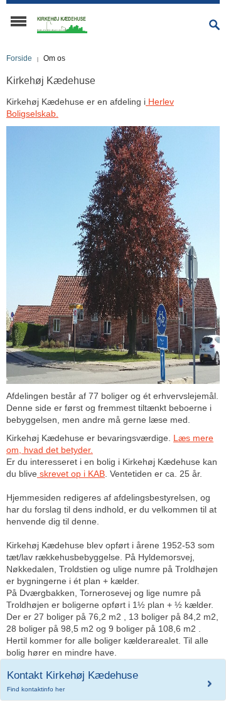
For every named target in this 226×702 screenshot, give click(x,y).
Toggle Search (214, 24)
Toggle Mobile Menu (18, 21)
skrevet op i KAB (71, 474)
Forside (19, 58)
